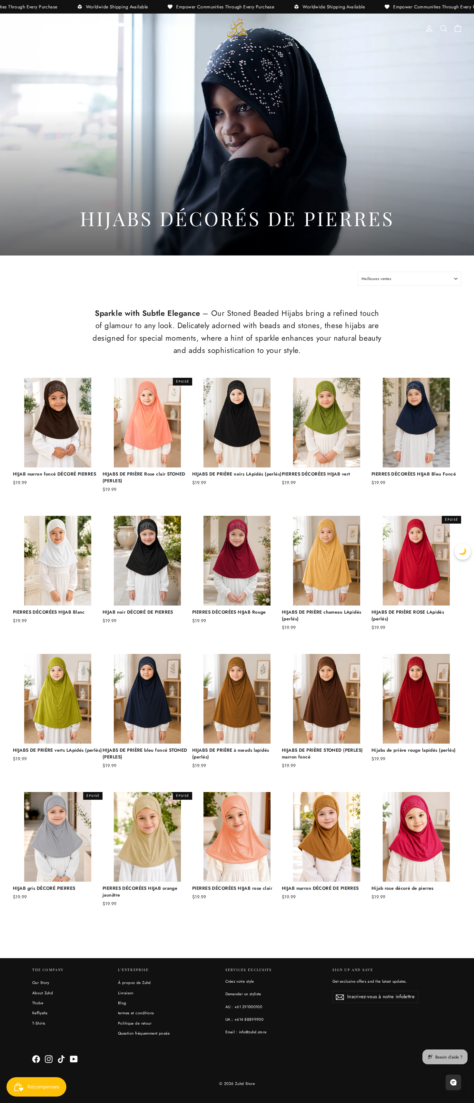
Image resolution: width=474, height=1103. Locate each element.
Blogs (85, 28)
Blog (122, 1003)
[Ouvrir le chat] (453, 1082)
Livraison (125, 993)
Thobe (37, 1003)
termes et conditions (136, 1013)
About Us (52, 28)
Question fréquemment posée (144, 1033)
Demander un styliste (243, 994)
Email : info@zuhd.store (246, 1032)
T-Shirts (38, 1023)
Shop (20, 28)
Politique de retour (135, 1023)
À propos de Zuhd (134, 982)
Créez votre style (239, 981)
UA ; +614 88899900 (244, 1019)
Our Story (40, 982)
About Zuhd (42, 993)
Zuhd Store (245, 1084)
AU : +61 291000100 (243, 1006)
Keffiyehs (40, 1013)
